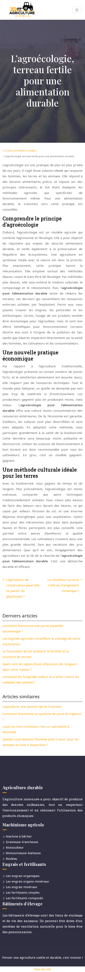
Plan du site (42, 969)
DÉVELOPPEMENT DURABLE (22, 150)
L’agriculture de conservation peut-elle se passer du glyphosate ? (22, 588)
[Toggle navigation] (77, 10)
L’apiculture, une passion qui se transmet (32, 706)
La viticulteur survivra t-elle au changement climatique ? (63, 585)
